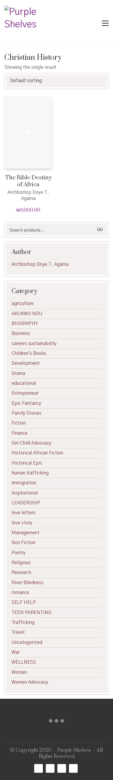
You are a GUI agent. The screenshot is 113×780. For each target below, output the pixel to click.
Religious (21, 562)
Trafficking (23, 622)
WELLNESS (24, 662)
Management (25, 532)
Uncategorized (27, 642)
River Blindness (27, 582)
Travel (18, 632)
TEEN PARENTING (31, 612)
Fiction (19, 423)
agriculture (23, 303)
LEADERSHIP (26, 503)
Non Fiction (23, 542)
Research (21, 572)
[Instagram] (61, 768)
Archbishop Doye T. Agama (40, 264)
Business (21, 333)
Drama (18, 373)
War (16, 652)
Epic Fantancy (26, 403)
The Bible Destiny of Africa (28, 181)
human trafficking (30, 473)
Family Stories (26, 413)
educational (24, 383)
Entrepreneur (25, 393)
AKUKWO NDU (27, 313)
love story (22, 523)
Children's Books (29, 353)
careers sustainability (34, 343)
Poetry (18, 552)
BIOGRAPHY (25, 323)
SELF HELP (24, 602)
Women (19, 672)
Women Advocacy (30, 682)
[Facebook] (38, 768)
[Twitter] (50, 768)
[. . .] (56, 722)
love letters (24, 512)
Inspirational (25, 493)
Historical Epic (27, 463)
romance (20, 592)
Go (100, 230)
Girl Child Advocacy (31, 443)
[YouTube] (73, 768)
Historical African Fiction (37, 453)
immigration (24, 483)
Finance (20, 433)
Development (26, 363)
